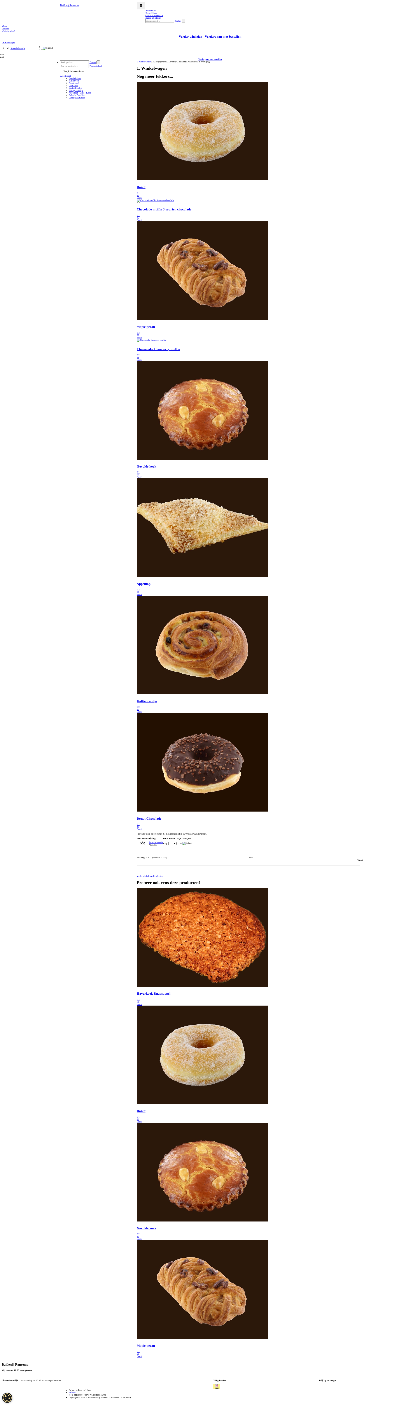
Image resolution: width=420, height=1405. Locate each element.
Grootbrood (74, 83)
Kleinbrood (74, 80)
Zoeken (178, 21)
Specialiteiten (75, 78)
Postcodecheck (95, 66)
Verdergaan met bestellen (223, 36)
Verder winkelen (190, 36)
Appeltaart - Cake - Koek (80, 93)
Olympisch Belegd (77, 97)
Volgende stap (157, 876)
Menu (4, 26)
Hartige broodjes (76, 90)
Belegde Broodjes (76, 95)
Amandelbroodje (17, 48)
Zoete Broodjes (75, 88)
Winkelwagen (8, 31)
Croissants (73, 85)
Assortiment (65, 76)
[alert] (7, 1398)
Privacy (72, 1392)
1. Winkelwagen (144, 61)
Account (5, 28)
